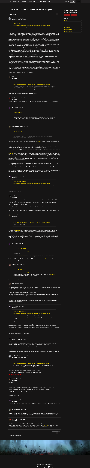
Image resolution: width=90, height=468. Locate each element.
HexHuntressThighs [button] (17, 311)
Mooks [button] (13, 306)
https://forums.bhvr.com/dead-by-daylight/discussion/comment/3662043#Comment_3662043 (31, 272)
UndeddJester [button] (14, 17)
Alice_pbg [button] (15, 131)
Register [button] (74, 14)
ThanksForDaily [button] (15, 399)
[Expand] (34, 31)
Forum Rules (45, 425)
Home (65, 20)
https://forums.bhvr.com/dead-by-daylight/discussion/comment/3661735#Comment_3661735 (31, 313)
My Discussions (67, 27)
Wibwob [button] (13, 283)
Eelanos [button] (14, 23)
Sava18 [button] (13, 195)
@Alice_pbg (11, 153)
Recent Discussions (68, 31)
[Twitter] (37, 467)
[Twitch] (52, 467)
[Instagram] (44, 467)
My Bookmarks (72, 25)
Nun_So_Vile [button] (14, 337)
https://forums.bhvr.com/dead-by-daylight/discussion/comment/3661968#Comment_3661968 (31, 84)
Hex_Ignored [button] (14, 409)
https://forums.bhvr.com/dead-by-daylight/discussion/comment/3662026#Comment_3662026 (31, 222)
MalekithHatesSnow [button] (16, 355)
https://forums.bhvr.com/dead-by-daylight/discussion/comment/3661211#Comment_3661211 (31, 363)
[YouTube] (49, 467)
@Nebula (39, 141)
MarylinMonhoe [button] (15, 378)
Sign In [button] (66, 14)
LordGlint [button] (13, 97)
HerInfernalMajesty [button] (15, 126)
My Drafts (72, 22)
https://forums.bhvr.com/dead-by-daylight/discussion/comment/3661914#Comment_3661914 (31, 25)
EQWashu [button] (13, 419)
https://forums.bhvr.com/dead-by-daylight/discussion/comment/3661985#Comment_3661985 (31, 183)
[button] (10, 18)
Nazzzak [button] (13, 76)
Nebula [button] (14, 81)
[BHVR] (44, 1)
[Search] (69, 1)
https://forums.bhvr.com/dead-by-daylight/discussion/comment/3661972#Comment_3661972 (31, 114)
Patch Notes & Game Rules (69, 29)
